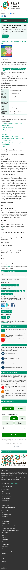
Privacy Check (5, 523)
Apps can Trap (4, 322)
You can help (14, 483)
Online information (6, 132)
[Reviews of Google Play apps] (8, 307)
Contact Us (5, 539)
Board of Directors (6, 542)
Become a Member (7, 548)
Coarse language (6, 140)
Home (2, 556)
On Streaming (5, 503)
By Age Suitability (6, 493)
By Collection (5, 500)
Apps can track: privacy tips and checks (12, 525)
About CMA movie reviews (8, 507)
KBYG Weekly (5, 505)
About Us (4, 537)
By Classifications (6, 496)
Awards (4, 553)
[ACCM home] (10, 8)
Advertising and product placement (11, 136)
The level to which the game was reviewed (12, 123)
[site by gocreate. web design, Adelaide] (4, 568)
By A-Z (4, 491)
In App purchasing (6, 130)
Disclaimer (3, 561)
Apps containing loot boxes (8, 528)
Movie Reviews (6, 489)
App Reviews (5, 510)
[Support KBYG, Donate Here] (14, 466)
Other (3, 146)
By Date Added (6, 498)
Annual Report (5, 544)
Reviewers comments (7, 127)
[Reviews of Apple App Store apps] (3, 307)
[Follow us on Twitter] (2, 16)
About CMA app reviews (8, 532)
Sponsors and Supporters (8, 551)
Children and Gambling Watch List (10, 530)
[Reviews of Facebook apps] (13, 307)
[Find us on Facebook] (5, 16)
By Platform (5, 516)
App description (6, 125)
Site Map (3, 558)
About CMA (4, 470)
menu (15, 20)
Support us (5, 546)
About (3, 535)
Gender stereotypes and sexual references (13, 138)
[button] (14, 20)
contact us (3, 227)
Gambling (4, 134)
